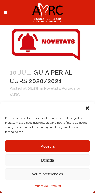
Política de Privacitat (47, 186)
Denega (47, 160)
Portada (68, 88)
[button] (87, 108)
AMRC (15, 95)
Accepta (47, 146)
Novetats (52, 88)
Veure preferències (47, 174)
